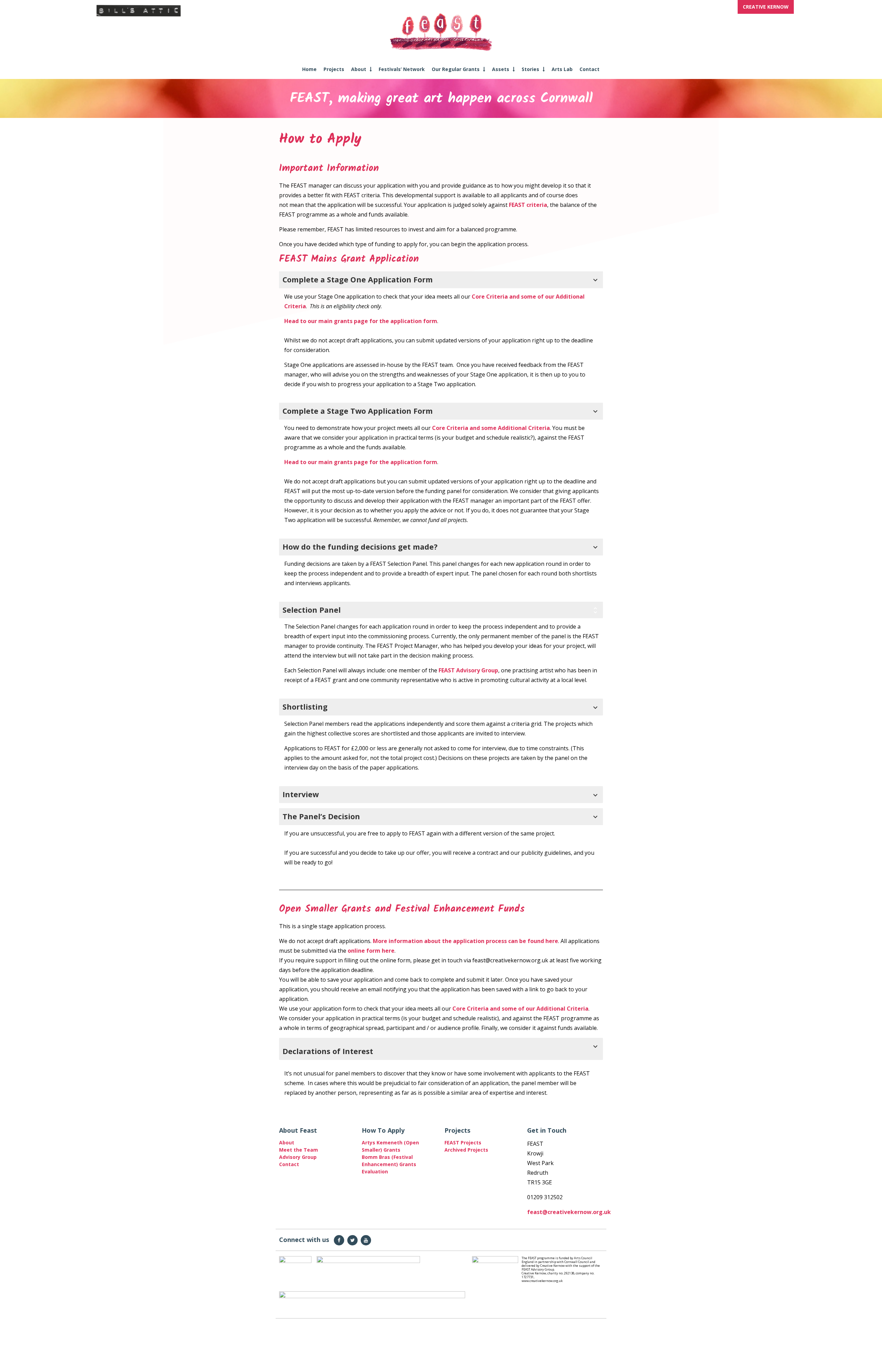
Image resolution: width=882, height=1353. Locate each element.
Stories (530, 69)
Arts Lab (562, 69)
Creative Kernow (766, 6)
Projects (334, 69)
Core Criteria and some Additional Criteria (491, 428)
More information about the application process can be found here (465, 941)
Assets (500, 69)
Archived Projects (466, 1149)
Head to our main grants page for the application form (360, 321)
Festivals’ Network (402, 69)
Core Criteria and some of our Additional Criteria (520, 1008)
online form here (371, 950)
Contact (589, 69)
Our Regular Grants (456, 69)
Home (309, 69)
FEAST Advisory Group (468, 670)
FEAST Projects (462, 1142)
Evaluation (375, 1171)
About (358, 69)
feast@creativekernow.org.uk (569, 1212)
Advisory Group (298, 1157)
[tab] (441, 794)
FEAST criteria (528, 205)
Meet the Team (298, 1149)
